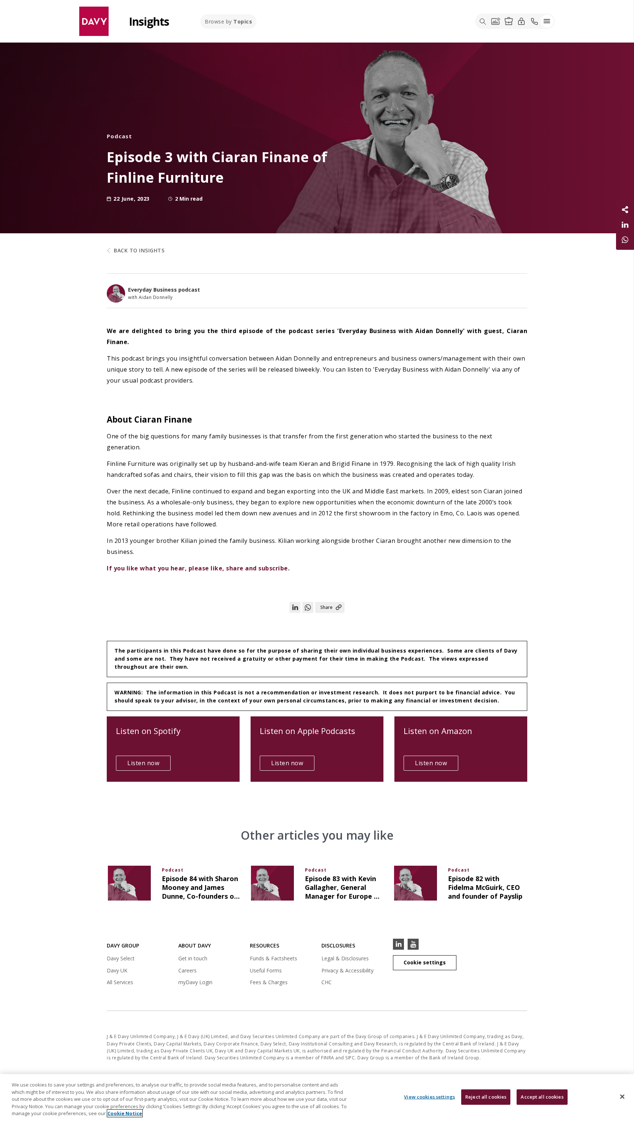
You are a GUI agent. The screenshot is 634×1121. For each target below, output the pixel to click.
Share (326, 607)
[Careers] (508, 21)
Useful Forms (266, 970)
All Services (120, 982)
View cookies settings (429, 1096)
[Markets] (495, 21)
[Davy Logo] (94, 20)
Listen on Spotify (148, 730)
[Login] (521, 21)
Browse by (228, 21)
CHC (326, 982)
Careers (187, 970)
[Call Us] (534, 21)
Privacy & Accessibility (347, 970)
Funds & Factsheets (273, 958)
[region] (317, 1097)
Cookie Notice (125, 1113)
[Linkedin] (398, 944)
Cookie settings (425, 962)
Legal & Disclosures (345, 958)
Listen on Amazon (438, 730)
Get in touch (192, 958)
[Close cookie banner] (622, 1097)
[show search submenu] (482, 21)
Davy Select (121, 959)
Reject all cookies (485, 1096)
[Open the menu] (547, 21)
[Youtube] (413, 944)
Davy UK (117, 971)
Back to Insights (139, 250)
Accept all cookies (542, 1096)
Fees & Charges (269, 982)
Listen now (149, 765)
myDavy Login (195, 983)
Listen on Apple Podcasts (307, 730)
